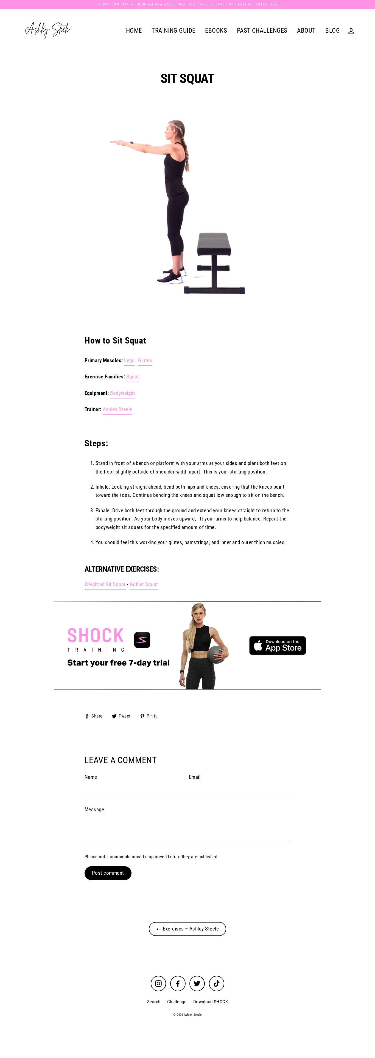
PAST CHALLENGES (262, 30)
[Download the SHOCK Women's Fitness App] (187, 645)
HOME (134, 30)
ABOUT (306, 30)
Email (194, 777)
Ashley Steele (117, 409)
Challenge (176, 1001)
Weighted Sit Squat (105, 584)
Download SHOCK (210, 1001)
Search (154, 1001)
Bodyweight (122, 393)
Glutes (145, 360)
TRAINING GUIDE (173, 30)
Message (94, 809)
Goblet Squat (144, 584)
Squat (132, 376)
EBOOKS (216, 30)
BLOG (332, 30)
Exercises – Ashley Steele (190, 929)
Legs (129, 360)
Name (91, 777)
